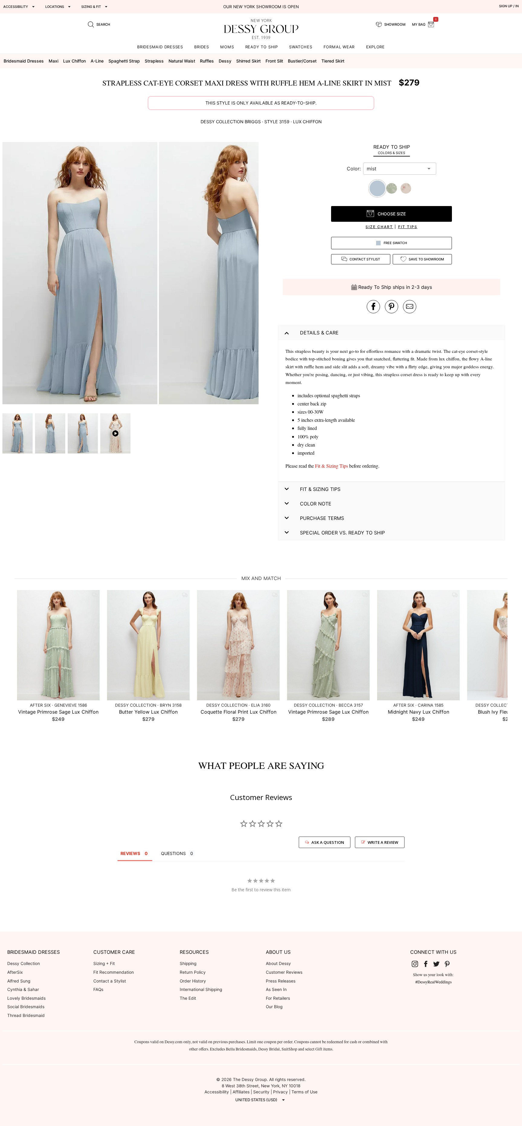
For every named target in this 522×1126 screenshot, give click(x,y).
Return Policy (193, 972)
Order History (193, 981)
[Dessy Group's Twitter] (438, 963)
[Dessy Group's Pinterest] (449, 963)
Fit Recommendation (113, 972)
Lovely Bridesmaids (26, 998)
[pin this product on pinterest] (391, 306)
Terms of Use (304, 1091)
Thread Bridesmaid (26, 1015)
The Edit (188, 998)
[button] (80, 274)
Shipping (188, 963)
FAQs (98, 989)
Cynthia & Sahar (23, 989)
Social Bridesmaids (25, 1006)
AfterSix (15, 972)
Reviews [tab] (130, 853)
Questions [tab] (173, 853)
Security (261, 1091)
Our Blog (274, 1006)
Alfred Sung (18, 981)
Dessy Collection (23, 963)
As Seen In (276, 989)
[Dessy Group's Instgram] (417, 963)
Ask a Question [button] (327, 842)
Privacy (280, 1091)
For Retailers (278, 998)
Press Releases (280, 981)
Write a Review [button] (383, 842)
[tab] (391, 149)
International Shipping (201, 989)
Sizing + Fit (104, 963)
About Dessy (278, 963)
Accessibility (217, 1091)
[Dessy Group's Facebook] (428, 963)
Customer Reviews (284, 972)
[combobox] (395, 168)
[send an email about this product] (409, 306)
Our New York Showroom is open (261, 6)
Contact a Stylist (109, 981)
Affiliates (241, 1091)
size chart (379, 226)
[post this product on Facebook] (373, 306)
